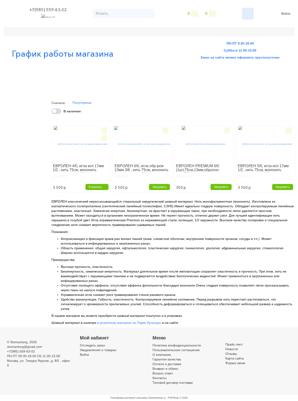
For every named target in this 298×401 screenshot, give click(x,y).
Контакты (143, 31)
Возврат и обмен (113, 31)
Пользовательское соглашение (176, 350)
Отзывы (231, 354)
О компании (42, 31)
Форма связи (235, 363)
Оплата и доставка (75, 31)
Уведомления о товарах (98, 350)
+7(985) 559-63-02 (48, 9)
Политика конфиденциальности (176, 345)
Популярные (82, 102)
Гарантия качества (166, 359)
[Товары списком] (285, 107)
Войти (285, 13)
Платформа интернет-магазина (129, 397)
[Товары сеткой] (292, 107)
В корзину (95, 187)
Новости (231, 349)
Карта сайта (234, 358)
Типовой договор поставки (172, 382)
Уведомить (159, 187)
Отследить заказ (92, 345)
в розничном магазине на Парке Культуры (129, 323)
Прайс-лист (234, 344)
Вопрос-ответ (162, 373)
